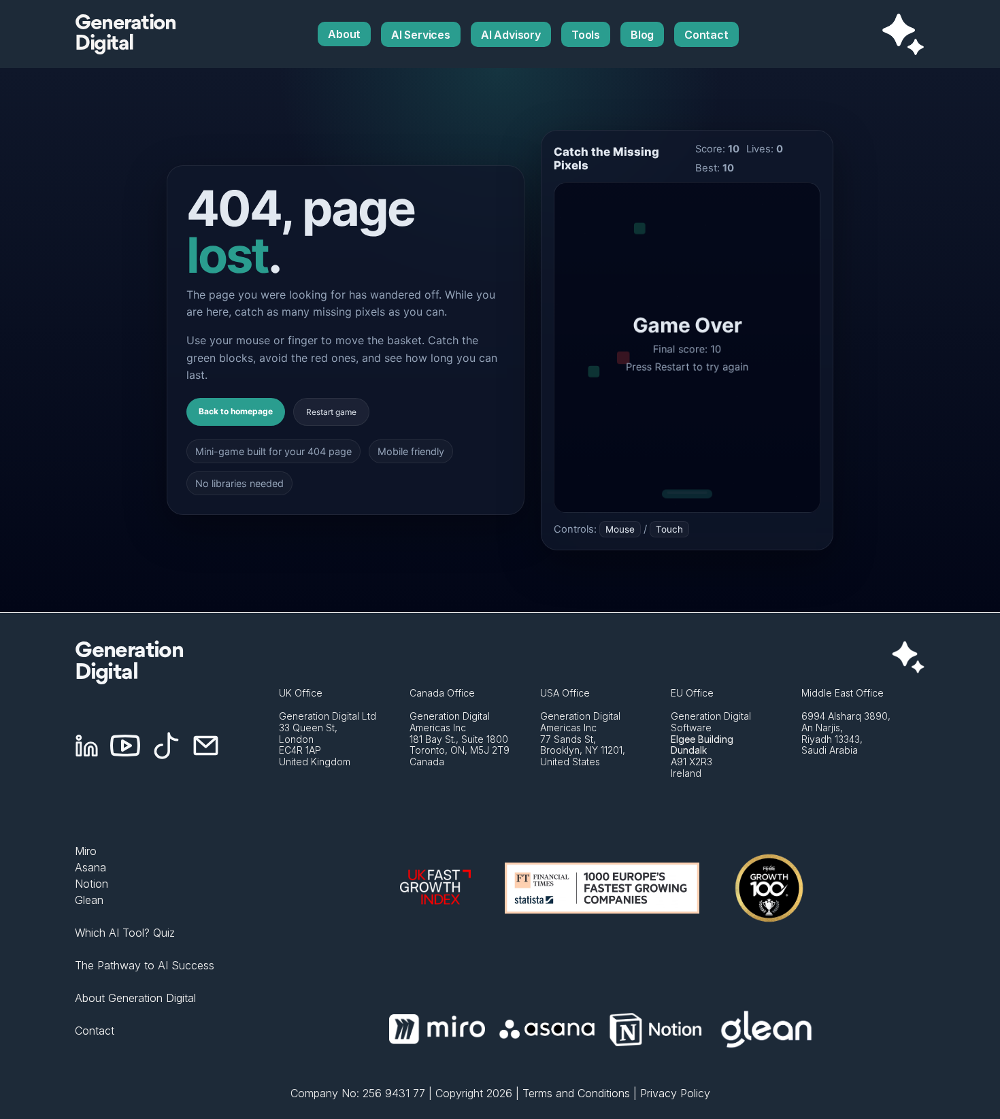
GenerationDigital (125, 34)
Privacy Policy (675, 1093)
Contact (94, 1030)
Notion (91, 883)
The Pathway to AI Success (144, 965)
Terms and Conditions (576, 1093)
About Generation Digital (135, 998)
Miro (86, 851)
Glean (89, 900)
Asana (90, 867)
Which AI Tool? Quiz (125, 932)
